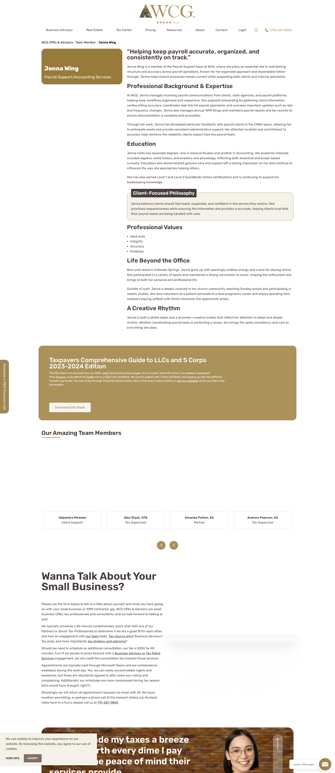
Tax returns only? (121, 636)
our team (92, 636)
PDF (108, 377)
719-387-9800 (108, 702)
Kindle (90, 377)
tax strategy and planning (107, 641)
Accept (33, 758)
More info (13, 758)
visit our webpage (187, 381)
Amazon (61, 377)
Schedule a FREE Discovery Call (4, 386)
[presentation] (161, 545)
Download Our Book (70, 407)
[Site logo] (167, 9)
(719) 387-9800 (281, 30)
